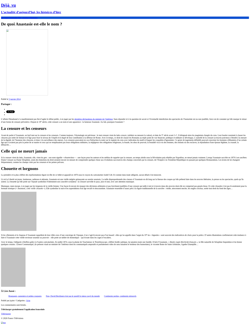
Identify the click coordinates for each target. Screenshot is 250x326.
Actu (28, 300)
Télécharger (6, 314)
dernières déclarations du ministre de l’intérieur (93, 119)
